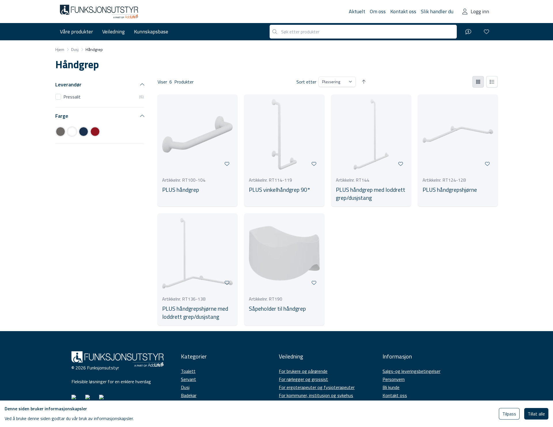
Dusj (185, 387)
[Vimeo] (103, 399)
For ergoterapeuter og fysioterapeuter (317, 387)
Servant (188, 379)
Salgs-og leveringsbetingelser (411, 371)
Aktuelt (357, 11)
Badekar (188, 395)
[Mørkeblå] (83, 131)
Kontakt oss (403, 11)
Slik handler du (437, 11)
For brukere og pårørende (303, 371)
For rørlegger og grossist (303, 379)
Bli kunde (390, 387)
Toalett (188, 371)
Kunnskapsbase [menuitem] (151, 31)
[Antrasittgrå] (60, 131)
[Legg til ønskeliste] (227, 164)
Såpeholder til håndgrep (277, 309)
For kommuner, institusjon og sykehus (316, 395)
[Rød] (95, 131)
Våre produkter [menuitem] (76, 31)
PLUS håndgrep (180, 190)
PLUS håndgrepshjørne (450, 190)
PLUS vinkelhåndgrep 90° (279, 190)
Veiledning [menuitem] (113, 31)
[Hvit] (72, 131)
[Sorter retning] (364, 82)
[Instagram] (76, 399)
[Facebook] (89, 399)
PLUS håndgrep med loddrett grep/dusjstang (370, 194)
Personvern (393, 379)
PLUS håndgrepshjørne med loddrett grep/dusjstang (195, 313)
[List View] (492, 82)
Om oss (378, 11)
